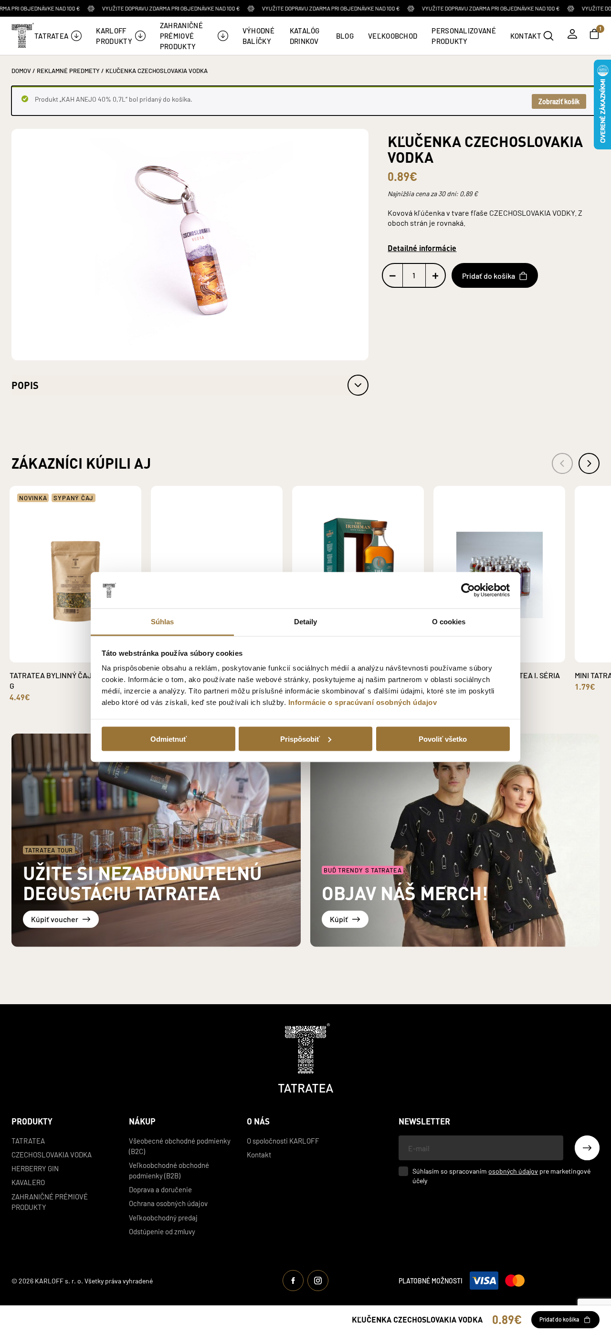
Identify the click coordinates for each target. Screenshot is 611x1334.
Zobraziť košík (558, 101)
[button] (190, 385)
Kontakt (259, 1154)
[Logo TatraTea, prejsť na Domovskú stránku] (22, 35)
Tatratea (28, 1140)
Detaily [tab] (305, 622)
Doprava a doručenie (160, 1189)
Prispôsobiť (300, 739)
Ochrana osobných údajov (168, 1203)
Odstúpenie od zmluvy (162, 1231)
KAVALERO (28, 1182)
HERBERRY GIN (35, 1168)
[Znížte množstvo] (392, 275)
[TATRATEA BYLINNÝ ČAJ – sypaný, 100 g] (75, 574)
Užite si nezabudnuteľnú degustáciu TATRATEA (142, 882)
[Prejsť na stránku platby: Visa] (484, 1280)
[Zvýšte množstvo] (435, 275)
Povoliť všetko (443, 739)
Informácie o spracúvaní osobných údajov (362, 702)
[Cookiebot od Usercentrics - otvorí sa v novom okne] (468, 590)
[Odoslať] (587, 1147)
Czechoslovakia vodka (51, 1154)
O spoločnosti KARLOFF (283, 1140)
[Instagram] (317, 1280)
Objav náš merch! (405, 892)
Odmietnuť (168, 739)
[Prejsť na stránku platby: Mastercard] (514, 1280)
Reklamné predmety (68, 70)
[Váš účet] (572, 34)
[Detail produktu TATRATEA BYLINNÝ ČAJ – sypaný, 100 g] (64, 655)
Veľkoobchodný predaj (163, 1217)
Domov (21, 70)
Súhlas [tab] (162, 622)
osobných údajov (513, 1170)
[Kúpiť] (455, 840)
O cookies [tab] (449, 622)
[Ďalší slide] (589, 463)
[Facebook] (293, 1280)
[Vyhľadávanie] (548, 36)
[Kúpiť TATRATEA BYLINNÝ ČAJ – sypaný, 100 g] (86, 648)
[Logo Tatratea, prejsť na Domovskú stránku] (305, 1057)
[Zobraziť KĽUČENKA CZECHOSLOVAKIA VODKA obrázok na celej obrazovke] (190, 244)
